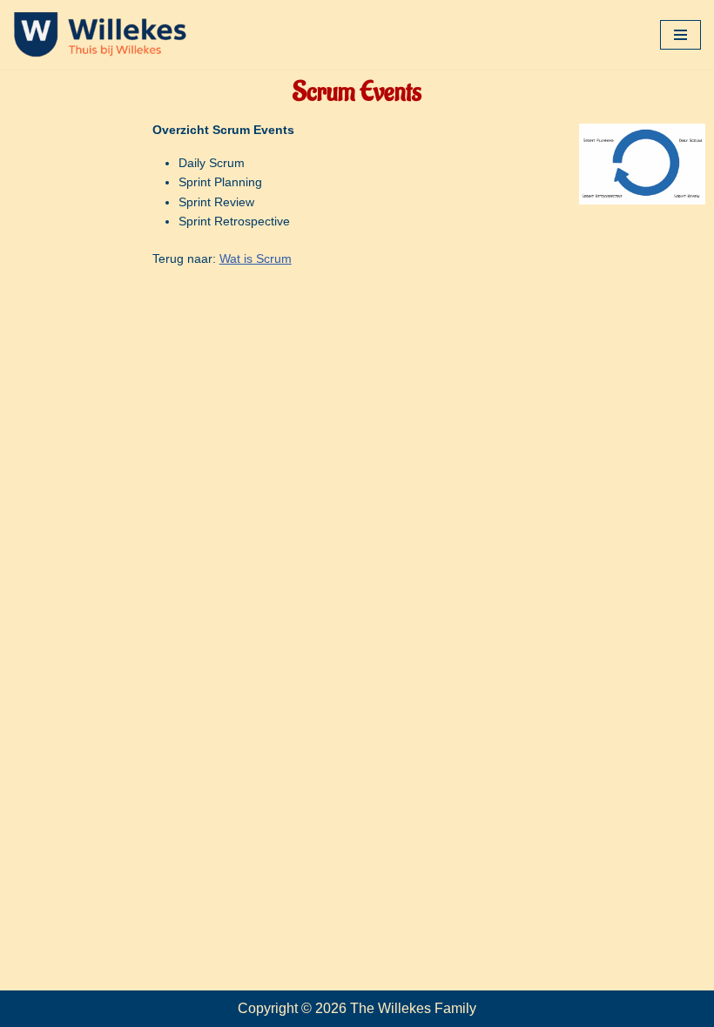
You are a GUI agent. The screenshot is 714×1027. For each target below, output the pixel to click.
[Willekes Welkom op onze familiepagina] (100, 34)
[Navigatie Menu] (680, 35)
